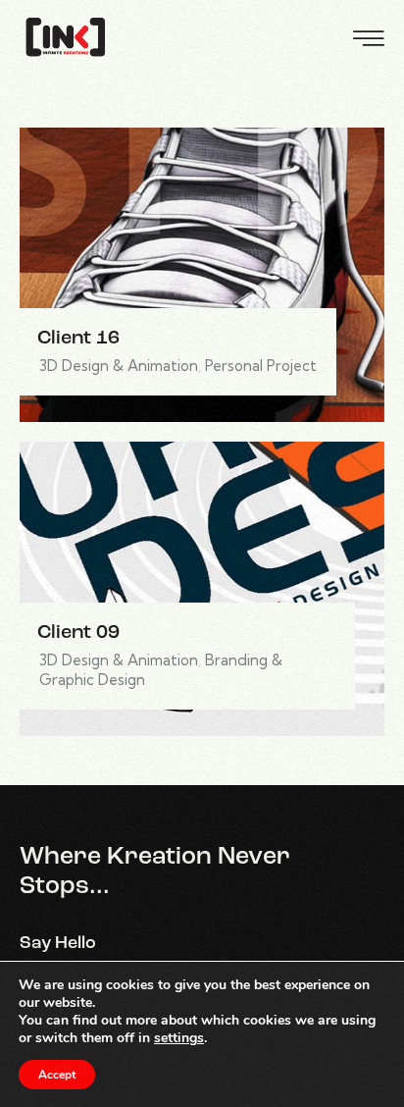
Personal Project (261, 365)
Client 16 (78, 338)
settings (179, 1038)
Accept (57, 1074)
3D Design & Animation (118, 365)
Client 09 (78, 633)
